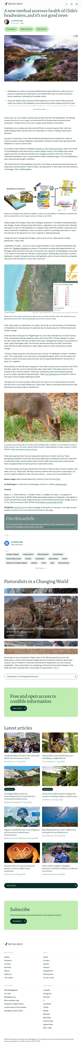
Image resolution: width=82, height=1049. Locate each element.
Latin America (63, 563)
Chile (22, 23)
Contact (46, 961)
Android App (48, 1021)
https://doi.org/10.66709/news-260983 (59, 527)
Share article (26, 29)
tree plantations (51, 374)
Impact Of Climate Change (16, 563)
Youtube (46, 997)
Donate (46, 964)
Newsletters (48, 971)
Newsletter (17, 921)
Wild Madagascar (11, 990)
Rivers (43, 563)
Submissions (48, 974)
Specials (7, 967)
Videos (7, 957)
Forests (28, 558)
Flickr (58, 479)
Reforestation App (11, 1000)
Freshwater (39, 558)
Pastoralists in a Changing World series (22, 677)
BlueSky (46, 1014)
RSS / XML (47, 1028)
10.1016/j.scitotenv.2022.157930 (50, 502)
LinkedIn (46, 990)
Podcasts (8, 961)
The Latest (8, 978)
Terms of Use (48, 978)
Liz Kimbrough (17, 21)
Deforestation (43, 554)
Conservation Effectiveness (15, 1007)
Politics (34, 563)
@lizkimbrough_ (61, 484)
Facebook (47, 1004)
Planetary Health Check (13, 1004)
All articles (11, 886)
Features (7, 974)
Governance (53, 558)
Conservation (28, 554)
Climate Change (12, 554)
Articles (7, 964)
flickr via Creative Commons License (24, 449)
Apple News (48, 1024)
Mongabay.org (10, 997)
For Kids (7, 994)
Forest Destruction (13, 558)
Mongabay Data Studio (13, 1011)
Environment (58, 554)
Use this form (19, 508)
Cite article (41, 29)
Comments (11, 29)
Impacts (46, 967)
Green (64, 558)
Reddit (45, 1011)
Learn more (17, 708)
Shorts (7, 971)
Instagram (47, 994)
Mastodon (47, 1018)
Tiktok (45, 1007)
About (45, 957)
